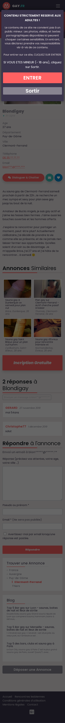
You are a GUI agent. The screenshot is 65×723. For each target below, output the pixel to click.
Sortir (32, 90)
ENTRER (32, 77)
